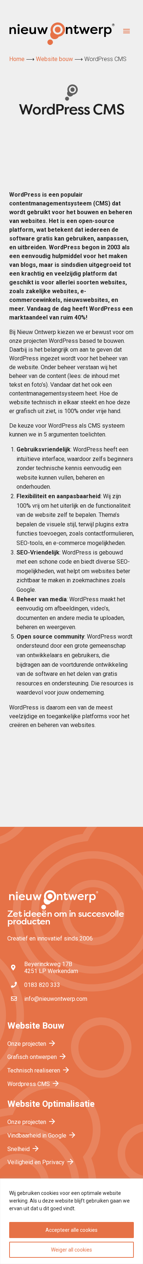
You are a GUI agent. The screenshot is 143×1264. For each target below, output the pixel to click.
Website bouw (54, 59)
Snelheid (23, 1149)
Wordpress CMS (33, 1084)
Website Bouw (35, 1026)
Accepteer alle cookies (71, 1230)
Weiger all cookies (71, 1250)
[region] (71, 1221)
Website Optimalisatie (51, 1104)
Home (17, 59)
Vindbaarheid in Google (42, 1135)
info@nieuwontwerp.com (55, 998)
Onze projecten (31, 1043)
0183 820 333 (42, 984)
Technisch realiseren (38, 1070)
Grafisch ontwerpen (37, 1056)
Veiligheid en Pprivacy (41, 1162)
